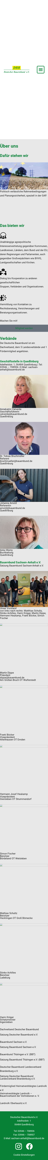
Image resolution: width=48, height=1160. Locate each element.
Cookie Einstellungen (24, 1155)
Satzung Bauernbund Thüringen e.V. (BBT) (22, 1059)
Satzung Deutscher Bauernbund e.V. (19, 1034)
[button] (40, 69)
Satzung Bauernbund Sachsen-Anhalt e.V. (22, 565)
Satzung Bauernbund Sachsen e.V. (18, 1047)
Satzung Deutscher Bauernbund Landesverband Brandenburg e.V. (17, 1077)
